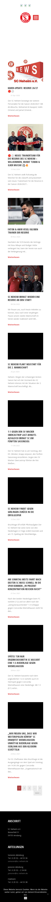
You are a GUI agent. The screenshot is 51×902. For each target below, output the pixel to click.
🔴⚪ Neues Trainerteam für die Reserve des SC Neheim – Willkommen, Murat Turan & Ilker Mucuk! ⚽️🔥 (24, 160)
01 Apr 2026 (15, 95)
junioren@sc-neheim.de (18, 873)
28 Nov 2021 (15, 670)
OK (25, 898)
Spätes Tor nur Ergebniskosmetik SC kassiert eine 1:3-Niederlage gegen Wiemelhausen (24, 661)
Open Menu (36, 17)
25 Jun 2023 (15, 371)
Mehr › (38, 793)
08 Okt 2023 (15, 304)
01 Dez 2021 (15, 593)
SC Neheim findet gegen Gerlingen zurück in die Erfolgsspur (21, 512)
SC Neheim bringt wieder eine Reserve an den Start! (24, 298)
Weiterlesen (13, 116)
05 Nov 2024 (15, 237)
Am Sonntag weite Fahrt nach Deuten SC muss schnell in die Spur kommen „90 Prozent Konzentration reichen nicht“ (24, 584)
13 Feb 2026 (15, 169)
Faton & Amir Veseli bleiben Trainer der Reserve (23, 231)
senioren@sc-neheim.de (18, 861)
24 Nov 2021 (15, 754)
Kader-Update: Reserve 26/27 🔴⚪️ (23, 89)
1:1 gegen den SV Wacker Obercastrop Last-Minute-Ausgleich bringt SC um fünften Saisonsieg (22, 436)
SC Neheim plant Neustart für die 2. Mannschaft (24, 366)
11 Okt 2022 (15, 445)
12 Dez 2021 (15, 519)
